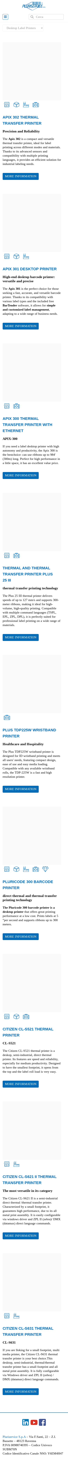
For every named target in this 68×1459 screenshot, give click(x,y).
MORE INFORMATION (20, 176)
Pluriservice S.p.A (15, 1436)
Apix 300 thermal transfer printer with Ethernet (27, 424)
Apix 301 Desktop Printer (30, 269)
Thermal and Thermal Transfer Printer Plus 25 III (28, 574)
